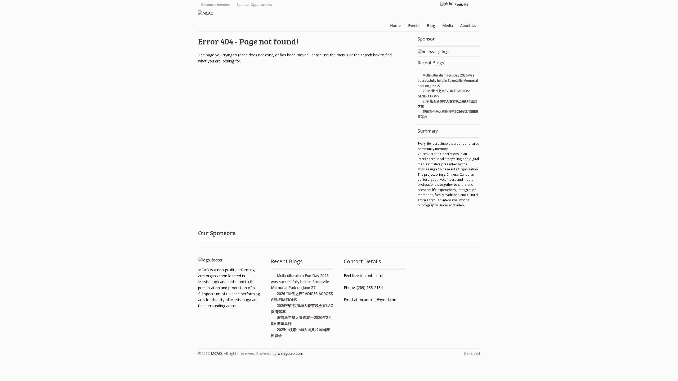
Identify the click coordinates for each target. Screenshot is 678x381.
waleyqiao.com (290, 353)
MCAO (216, 353)
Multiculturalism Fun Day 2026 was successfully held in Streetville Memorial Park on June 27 (448, 80)
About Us (468, 25)
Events (414, 25)
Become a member (215, 4)
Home (395, 25)
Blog (431, 25)
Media (447, 25)
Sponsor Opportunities (254, 4)
